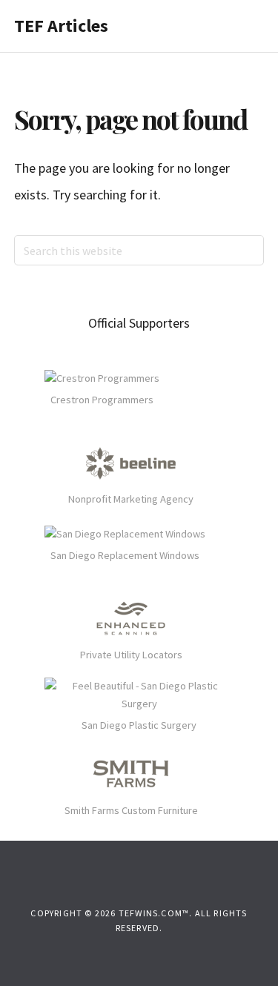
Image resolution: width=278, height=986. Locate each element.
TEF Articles (61, 25)
